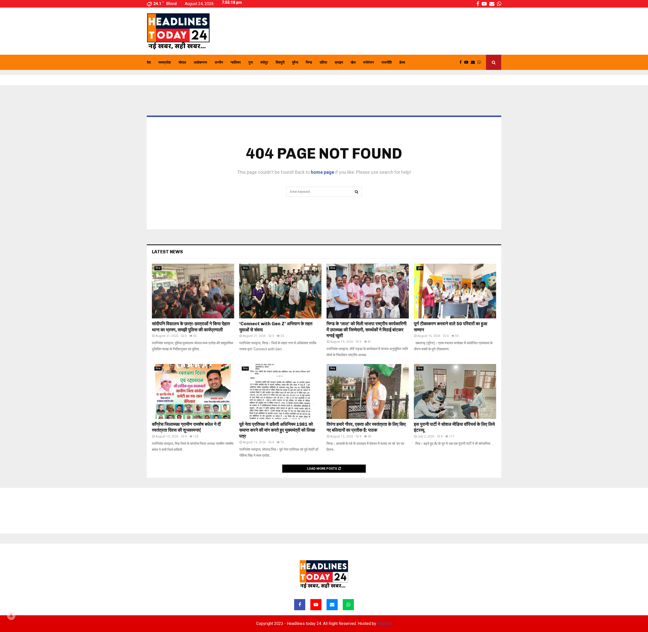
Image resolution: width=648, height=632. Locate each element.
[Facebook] (461, 62)
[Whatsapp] (480, 62)
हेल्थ (402, 62)
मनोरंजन (368, 62)
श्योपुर (264, 62)
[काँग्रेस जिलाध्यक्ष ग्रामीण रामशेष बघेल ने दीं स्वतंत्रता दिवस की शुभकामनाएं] (193, 391)
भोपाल (182, 62)
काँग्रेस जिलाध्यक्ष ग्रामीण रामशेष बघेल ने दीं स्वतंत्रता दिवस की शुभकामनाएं (186, 427)
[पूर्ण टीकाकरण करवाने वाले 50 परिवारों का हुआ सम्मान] (455, 291)
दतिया (323, 62)
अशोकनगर (200, 62)
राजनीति (386, 62)
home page (322, 172)
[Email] (474, 62)
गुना (250, 62)
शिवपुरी (280, 62)
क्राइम (339, 62)
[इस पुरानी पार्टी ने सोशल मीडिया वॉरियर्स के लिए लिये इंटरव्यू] (455, 391)
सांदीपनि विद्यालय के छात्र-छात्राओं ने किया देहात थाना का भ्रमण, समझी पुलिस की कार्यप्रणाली (191, 326)
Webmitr (384, 623)
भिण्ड (309, 62)
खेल (353, 62)
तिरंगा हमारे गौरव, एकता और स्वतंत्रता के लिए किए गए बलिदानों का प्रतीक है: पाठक (366, 427)
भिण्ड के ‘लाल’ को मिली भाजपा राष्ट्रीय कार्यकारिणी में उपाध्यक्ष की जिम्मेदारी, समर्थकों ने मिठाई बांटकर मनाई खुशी (367, 329)
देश (149, 62)
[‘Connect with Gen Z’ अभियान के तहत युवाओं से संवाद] (280, 291)
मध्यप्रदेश (164, 62)
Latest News (167, 252)
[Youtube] (467, 62)
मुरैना (295, 62)
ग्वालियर (236, 62)
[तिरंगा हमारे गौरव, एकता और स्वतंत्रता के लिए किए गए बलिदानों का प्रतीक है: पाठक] (368, 391)
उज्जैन (219, 62)
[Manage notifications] (11, 616)
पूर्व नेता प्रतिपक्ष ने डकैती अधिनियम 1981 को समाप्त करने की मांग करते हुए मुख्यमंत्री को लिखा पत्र (277, 430)
